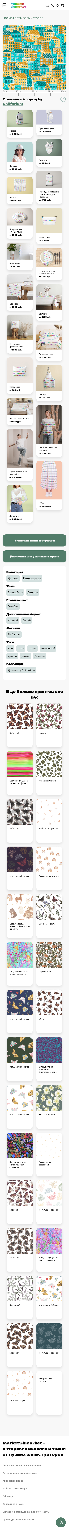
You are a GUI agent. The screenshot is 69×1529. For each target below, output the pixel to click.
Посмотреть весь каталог (23, 18)
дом (10, 648)
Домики (39, 656)
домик (26, 656)
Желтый (13, 620)
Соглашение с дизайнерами (20, 1473)
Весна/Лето (15, 592)
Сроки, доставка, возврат (18, 1519)
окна (21, 648)
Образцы (8, 1496)
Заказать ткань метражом (34, 540)
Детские (13, 578)
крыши (12, 656)
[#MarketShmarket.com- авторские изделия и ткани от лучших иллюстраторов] (18, 5)
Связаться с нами (13, 1503)
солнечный (48, 648)
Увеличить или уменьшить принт (34, 556)
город (32, 648)
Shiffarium (13, 103)
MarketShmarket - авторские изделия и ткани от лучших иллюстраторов (34, 1448)
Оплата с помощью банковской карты (26, 1511)
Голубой (13, 606)
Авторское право (13, 1480)
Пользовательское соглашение (22, 1465)
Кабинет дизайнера (15, 1488)
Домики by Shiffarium (21, 670)
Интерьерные (32, 578)
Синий (27, 620)
